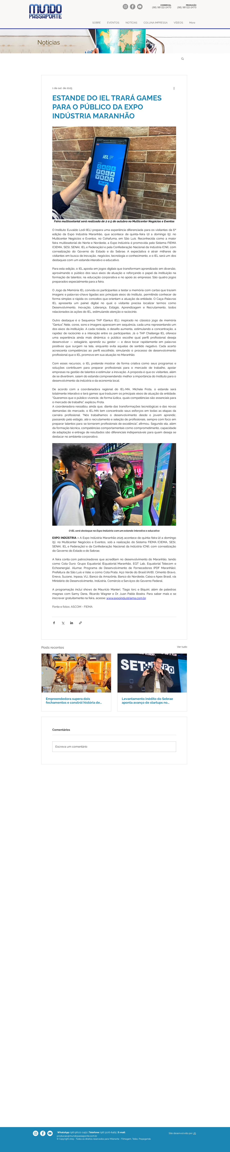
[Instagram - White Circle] (35, 1133)
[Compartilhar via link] (80, 623)
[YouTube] (139, 6)
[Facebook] (132, 6)
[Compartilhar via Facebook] (54, 623)
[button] (182, 58)
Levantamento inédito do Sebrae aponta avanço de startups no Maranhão (147, 700)
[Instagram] (125, 6)
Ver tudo (182, 646)
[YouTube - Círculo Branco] (50, 1133)
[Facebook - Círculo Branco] (42, 1133)
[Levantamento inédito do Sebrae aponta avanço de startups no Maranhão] (152, 673)
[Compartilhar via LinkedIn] (71, 623)
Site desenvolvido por (181, 1133)
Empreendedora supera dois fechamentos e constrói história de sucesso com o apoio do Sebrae (73, 700)
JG (194, 1133)
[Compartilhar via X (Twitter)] (63, 623)
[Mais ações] (174, 88)
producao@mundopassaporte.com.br (77, 1136)
